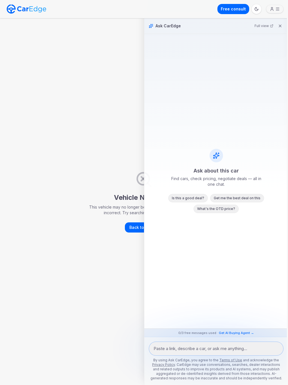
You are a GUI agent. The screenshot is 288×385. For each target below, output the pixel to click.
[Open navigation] (275, 9)
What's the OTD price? (216, 209)
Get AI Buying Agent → (236, 333)
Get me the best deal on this (237, 198)
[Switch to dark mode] (256, 9)
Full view (262, 26)
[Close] (280, 26)
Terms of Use (230, 360)
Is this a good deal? (188, 198)
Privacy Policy (163, 364)
